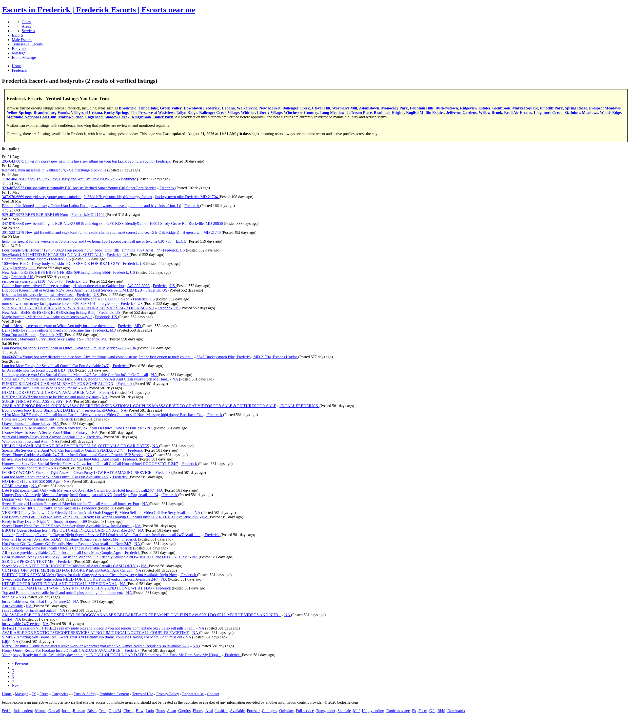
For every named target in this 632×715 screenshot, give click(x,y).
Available (237, 711)
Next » (17, 685)
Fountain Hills (422, 108)
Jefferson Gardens (461, 112)
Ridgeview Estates (475, 108)
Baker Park (163, 117)
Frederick (164, 161)
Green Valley (171, 108)
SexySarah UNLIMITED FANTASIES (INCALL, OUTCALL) (52, 254)
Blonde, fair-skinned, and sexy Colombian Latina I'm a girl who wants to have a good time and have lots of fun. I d (91, 206)
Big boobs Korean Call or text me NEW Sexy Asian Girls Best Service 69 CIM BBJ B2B (72, 290)
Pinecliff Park (551, 108)
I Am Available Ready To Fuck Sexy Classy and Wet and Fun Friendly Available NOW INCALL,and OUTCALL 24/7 (95, 557)
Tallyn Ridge (186, 112)
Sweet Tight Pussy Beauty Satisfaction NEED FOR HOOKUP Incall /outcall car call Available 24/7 (80, 579)
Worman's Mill (344, 108)
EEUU (182, 241)
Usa (133, 348)
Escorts (17, 35)
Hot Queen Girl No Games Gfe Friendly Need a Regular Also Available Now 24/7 (66, 544)
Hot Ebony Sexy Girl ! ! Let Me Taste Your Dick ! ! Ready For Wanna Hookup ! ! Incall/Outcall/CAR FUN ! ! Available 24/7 (100, 517)
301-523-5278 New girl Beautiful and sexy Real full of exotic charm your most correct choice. (75, 232)
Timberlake (148, 108)
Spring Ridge (576, 108)
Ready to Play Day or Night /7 (26, 521)
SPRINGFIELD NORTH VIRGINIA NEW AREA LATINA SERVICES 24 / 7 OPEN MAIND (78, 308)
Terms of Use (142, 694)
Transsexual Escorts (27, 44)
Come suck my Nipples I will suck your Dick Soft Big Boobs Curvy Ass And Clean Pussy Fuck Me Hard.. (85, 379)
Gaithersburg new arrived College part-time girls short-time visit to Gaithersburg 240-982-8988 (76, 286)
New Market (269, 108)
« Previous (20, 663)
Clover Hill (321, 108)
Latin (150, 711)
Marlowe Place (70, 117)
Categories (60, 694)
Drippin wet (11, 499)
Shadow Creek (117, 117)
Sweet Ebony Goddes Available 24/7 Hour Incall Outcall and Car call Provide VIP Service (72, 455)
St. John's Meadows (581, 112)
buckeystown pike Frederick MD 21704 (187, 197)
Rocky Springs (116, 112)
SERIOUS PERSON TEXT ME (28, 561)
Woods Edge (610, 112)
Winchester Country (301, 112)
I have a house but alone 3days (26, 423)
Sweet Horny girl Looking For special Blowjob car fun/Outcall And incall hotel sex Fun (70, 504)
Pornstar (253, 711)
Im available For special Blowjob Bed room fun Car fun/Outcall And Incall (60, 459)
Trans (160, 711)
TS (34, 694)
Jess (5, 277)
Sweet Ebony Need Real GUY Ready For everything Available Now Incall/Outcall (67, 526)
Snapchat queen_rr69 (70, 521)
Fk (414, 711)
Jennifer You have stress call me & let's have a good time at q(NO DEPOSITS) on (66, 299)
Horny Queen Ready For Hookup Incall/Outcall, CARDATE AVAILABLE (61, 650)
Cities (26, 22)
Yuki (5, 268)
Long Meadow (332, 112)
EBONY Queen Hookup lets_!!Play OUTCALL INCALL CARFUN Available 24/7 (68, 530)
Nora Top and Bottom (19, 335)
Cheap (128, 711)
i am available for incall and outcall (29, 610)
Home (7, 694)
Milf (356, 711)
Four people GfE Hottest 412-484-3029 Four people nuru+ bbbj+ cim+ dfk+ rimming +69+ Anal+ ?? (81, 250)
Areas (26, 26)
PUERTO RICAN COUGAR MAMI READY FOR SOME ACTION (57, 383)
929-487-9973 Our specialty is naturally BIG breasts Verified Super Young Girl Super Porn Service (79, 188)
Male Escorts (22, 40)
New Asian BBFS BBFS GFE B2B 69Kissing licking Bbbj (48, 312)
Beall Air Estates (518, 112)
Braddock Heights (389, 112)
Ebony (198, 711)
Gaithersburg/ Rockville (88, 170)
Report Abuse (193, 694)
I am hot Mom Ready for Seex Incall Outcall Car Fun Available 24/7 (55, 366)
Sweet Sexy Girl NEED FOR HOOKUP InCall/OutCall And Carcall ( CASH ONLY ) (70, 566)
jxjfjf (5, 641)
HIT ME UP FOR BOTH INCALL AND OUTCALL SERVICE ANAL (59, 584)
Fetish (6, 711)
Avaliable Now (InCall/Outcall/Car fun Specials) (40, 508)
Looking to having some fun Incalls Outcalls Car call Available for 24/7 (57, 548)
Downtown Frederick (202, 108)
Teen (102, 711)
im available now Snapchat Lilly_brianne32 (36, 601)
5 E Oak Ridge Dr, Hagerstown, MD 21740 (187, 232)
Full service (305, 711)
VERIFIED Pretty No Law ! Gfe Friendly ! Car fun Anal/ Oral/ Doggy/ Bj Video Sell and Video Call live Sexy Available (96, 512)
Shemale (344, 711)
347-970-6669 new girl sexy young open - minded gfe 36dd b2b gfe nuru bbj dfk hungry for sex (77, 197)
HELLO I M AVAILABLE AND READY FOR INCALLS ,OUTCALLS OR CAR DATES (75, 446)
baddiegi (8, 597)
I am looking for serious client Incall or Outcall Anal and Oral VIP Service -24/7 (64, 348)
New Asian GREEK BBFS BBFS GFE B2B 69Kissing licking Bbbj (56, 272)
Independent (23, 711)
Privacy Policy (167, 694)
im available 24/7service (21, 624)
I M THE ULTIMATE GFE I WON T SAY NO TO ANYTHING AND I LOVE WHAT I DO (77, 588)
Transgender (325, 711)
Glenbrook (501, 108)
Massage (18, 53)
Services (28, 31)
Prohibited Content (114, 694)
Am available (12, 606)
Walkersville (247, 108)
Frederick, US (174, 250)
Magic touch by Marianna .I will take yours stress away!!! (47, 317)
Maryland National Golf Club (31, 117)
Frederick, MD (130, 326)
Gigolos (184, 711)
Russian (79, 711)
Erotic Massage (24, 57)
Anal (209, 711)
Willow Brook (490, 112)
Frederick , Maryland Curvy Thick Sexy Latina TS (41, 339)
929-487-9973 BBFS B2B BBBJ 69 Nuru (35, 214)
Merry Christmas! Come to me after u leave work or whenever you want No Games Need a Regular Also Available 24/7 (95, 646)
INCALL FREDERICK (299, 406)
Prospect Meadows (605, 108)
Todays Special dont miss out (24, 468)
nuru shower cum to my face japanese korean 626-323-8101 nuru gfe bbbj (60, 303)
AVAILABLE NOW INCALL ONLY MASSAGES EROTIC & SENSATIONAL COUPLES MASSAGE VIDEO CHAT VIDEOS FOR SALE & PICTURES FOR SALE (139, 406)
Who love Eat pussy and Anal (25, 441)
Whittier (248, 112)
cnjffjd (7, 619)
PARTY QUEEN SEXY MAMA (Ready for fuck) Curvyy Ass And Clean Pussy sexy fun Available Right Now (89, 575)
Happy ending (373, 711)
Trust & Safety (85, 694)
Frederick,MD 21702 (88, 214)
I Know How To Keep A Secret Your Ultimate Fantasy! (45, 432)
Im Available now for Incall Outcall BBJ (33, 370)
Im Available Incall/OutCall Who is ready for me (40, 388)
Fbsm (422, 711)
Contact (213, 694)
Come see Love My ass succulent (28, 419)
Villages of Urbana (86, 112)
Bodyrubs (19, 48)
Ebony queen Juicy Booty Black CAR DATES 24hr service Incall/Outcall (60, 410)
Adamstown (369, 108)
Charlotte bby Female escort (24, 259)
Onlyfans (286, 711)
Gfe (432, 711)
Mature (40, 711)
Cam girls (269, 711)
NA (71, 370)
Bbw (139, 711)
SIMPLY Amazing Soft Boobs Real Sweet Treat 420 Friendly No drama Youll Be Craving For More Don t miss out (92, 637)
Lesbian (221, 711)
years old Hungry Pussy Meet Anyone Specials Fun (42, 437)
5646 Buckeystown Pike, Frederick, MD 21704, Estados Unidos (247, 357)
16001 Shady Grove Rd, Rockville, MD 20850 (186, 223)
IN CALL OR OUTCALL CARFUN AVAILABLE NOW (48, 392)
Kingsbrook (141, 117)
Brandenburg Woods (51, 112)
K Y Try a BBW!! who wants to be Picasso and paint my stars (50, 397)
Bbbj (441, 711)
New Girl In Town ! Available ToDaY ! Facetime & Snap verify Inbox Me (60, 539)
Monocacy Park (394, 108)
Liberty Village (269, 112)
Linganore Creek (548, 112)
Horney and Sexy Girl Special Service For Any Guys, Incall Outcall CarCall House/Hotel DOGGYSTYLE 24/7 (90, 464)
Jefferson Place (359, 112)
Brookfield (128, 108)
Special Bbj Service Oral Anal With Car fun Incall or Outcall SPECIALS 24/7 (63, 450)
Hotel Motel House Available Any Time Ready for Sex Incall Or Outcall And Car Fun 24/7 (73, 428)
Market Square (525, 108)
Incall (66, 711)
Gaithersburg (35, 499)
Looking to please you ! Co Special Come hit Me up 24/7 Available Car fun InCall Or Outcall (75, 375)
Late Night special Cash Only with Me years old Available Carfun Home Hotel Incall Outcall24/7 (78, 490)
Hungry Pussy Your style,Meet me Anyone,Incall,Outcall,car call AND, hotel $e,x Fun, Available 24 (80, 495)
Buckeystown (446, 108)
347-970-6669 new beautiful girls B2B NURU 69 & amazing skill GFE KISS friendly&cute (74, 223)
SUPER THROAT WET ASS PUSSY (32, 401)
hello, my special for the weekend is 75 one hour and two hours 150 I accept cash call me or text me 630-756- (87, 241)
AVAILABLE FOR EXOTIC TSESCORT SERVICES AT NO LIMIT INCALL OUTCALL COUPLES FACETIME (95, 633)
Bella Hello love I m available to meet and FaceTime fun (46, 330)
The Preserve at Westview (152, 112)
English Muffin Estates (425, 112)
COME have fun (15, 486)
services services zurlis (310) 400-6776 (32, 281)
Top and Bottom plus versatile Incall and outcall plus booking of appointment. (62, 592)
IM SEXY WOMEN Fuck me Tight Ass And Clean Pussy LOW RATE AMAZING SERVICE (76, 472)
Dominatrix (456, 711)
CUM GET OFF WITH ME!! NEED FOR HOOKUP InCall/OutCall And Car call (67, 570)
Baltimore (129, 179)
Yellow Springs (19, 112)
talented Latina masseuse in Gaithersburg (34, 170)
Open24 (115, 711)
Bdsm (92, 711)
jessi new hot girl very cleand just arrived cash (38, 295)
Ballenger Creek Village (219, 112)
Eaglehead (94, 117)
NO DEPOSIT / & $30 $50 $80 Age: (31, 481)
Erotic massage (398, 711)
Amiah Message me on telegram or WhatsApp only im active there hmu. (58, 326)
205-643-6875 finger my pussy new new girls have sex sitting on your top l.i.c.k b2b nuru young (77, 161)
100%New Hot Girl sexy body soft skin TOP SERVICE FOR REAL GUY (61, 263)
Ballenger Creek (296, 108)
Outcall (54, 711)
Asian (171, 711)
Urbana (228, 108)
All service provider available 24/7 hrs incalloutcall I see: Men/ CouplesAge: (61, 552)
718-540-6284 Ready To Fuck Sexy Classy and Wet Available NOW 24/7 (60, 179)
